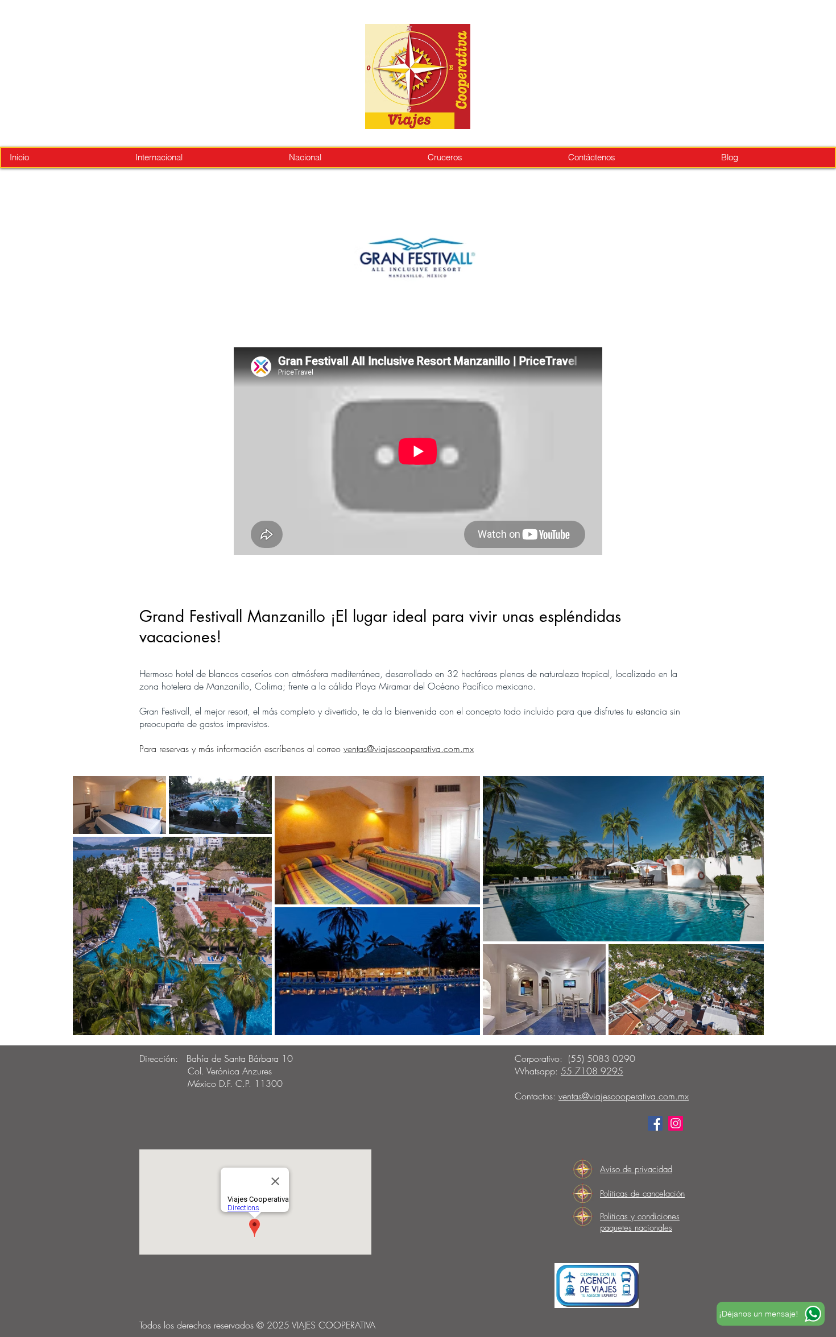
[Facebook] (655, 1123)
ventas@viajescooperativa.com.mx (408, 748)
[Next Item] (744, 905)
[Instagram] (675, 1123)
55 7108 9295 (592, 1071)
